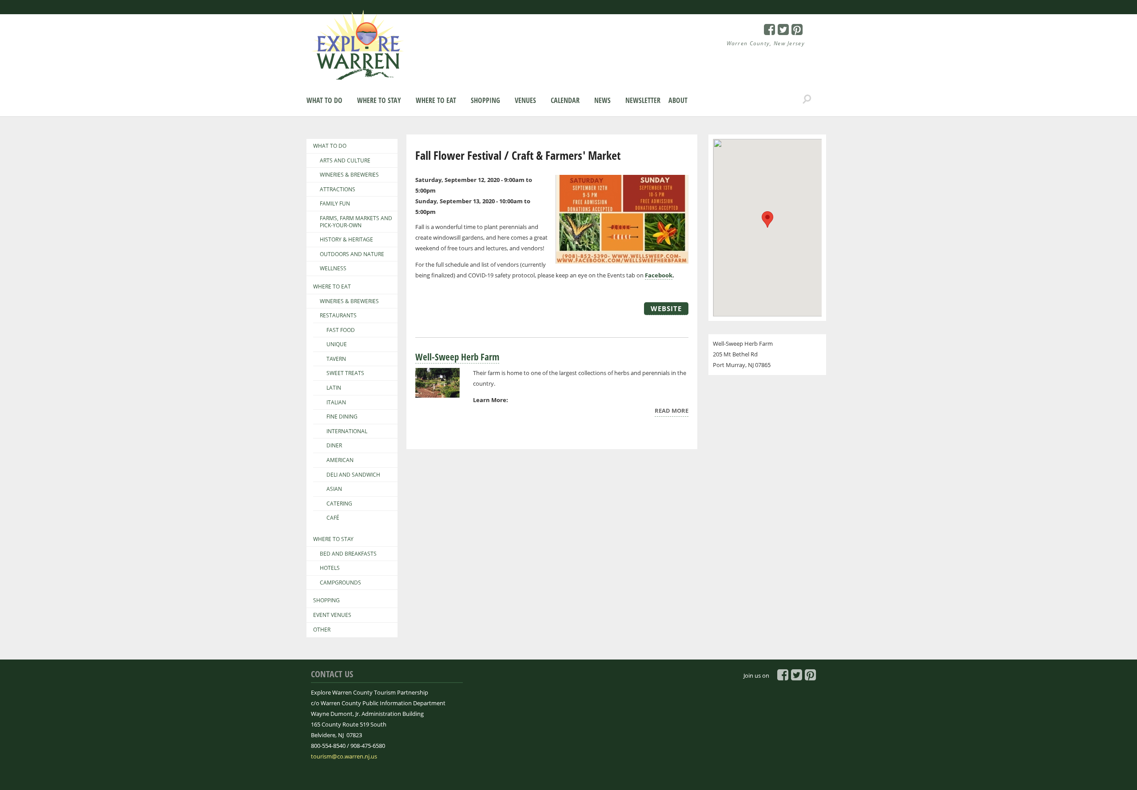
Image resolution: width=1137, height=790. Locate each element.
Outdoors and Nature (352, 254)
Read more (671, 412)
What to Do (324, 100)
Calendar (565, 100)
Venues (525, 100)
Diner (334, 445)
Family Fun (335, 203)
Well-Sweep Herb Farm (457, 357)
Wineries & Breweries (349, 174)
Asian (334, 489)
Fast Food (340, 330)
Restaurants (338, 315)
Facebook (658, 275)
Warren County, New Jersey (766, 43)
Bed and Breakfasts (348, 553)
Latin (333, 387)
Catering (339, 503)
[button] (767, 219)
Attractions (337, 189)
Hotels (330, 568)
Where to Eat (436, 100)
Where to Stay (379, 100)
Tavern (336, 359)
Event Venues (332, 615)
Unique (336, 344)
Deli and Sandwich (353, 474)
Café (332, 517)
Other (321, 629)
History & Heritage (346, 239)
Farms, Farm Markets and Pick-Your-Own (356, 222)
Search (807, 99)
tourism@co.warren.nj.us (344, 756)
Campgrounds (340, 582)
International (346, 431)
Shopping (485, 100)
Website (666, 308)
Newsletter (642, 100)
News (602, 100)
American (340, 460)
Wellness (333, 268)
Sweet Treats (345, 373)
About (678, 100)
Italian (336, 402)
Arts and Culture (345, 160)
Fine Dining (342, 416)
